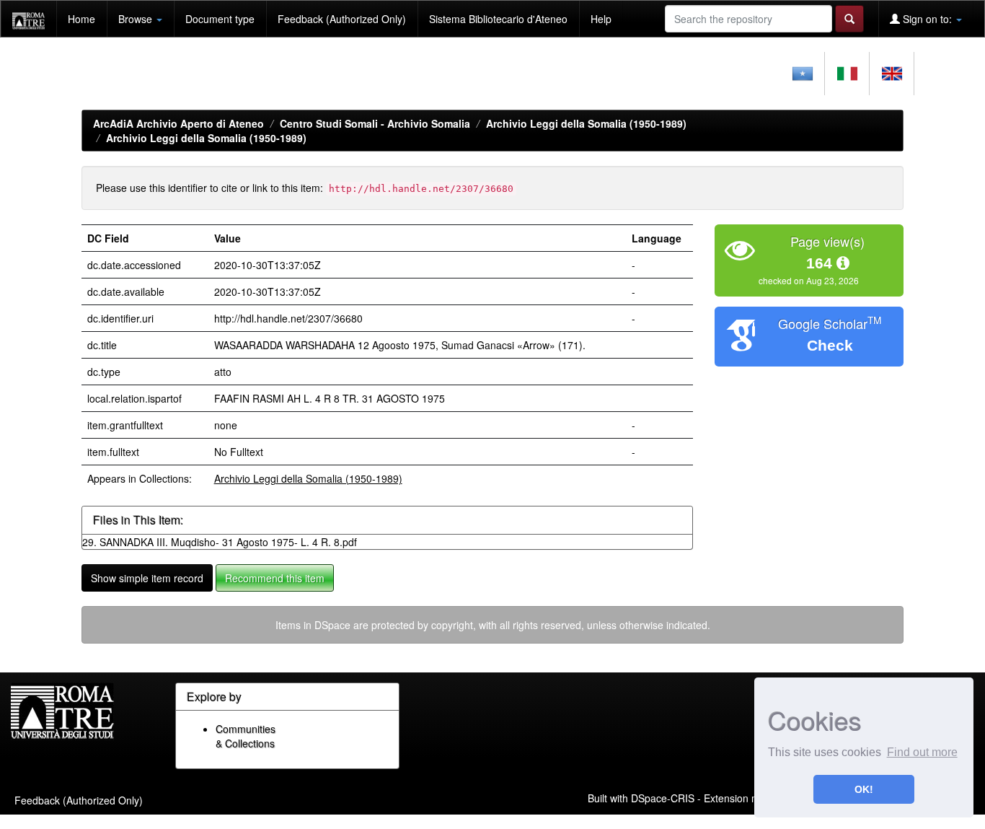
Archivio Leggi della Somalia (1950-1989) (586, 123)
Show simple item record (147, 578)
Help (601, 19)
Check (830, 345)
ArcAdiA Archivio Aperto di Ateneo (178, 123)
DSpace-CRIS (662, 798)
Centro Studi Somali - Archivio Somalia (375, 123)
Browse (136, 19)
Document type (220, 19)
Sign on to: (927, 19)
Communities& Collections (245, 735)
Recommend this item (274, 578)
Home (81, 19)
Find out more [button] (922, 752)
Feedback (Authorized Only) (342, 19)
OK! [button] (863, 789)
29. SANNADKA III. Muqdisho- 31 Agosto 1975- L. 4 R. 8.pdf (219, 542)
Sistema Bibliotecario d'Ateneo (498, 19)
